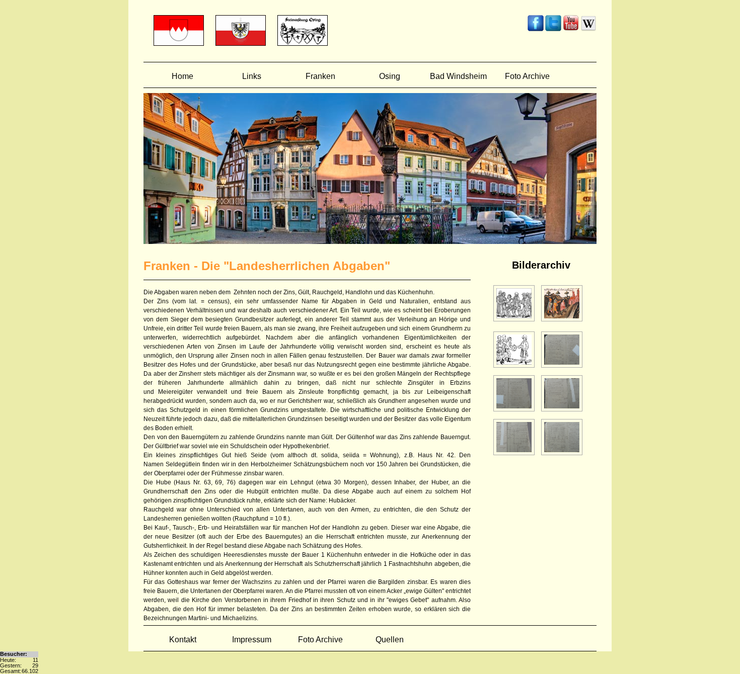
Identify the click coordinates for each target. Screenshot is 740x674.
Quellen (390, 640)
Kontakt (182, 640)
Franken (320, 76)
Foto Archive (527, 76)
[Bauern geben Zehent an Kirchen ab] (515, 321)
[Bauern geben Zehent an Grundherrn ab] (515, 368)
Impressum (251, 640)
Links (251, 76)
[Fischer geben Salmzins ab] (562, 321)
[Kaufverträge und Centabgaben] (562, 368)
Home (182, 76)
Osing (389, 76)
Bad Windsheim (458, 76)
